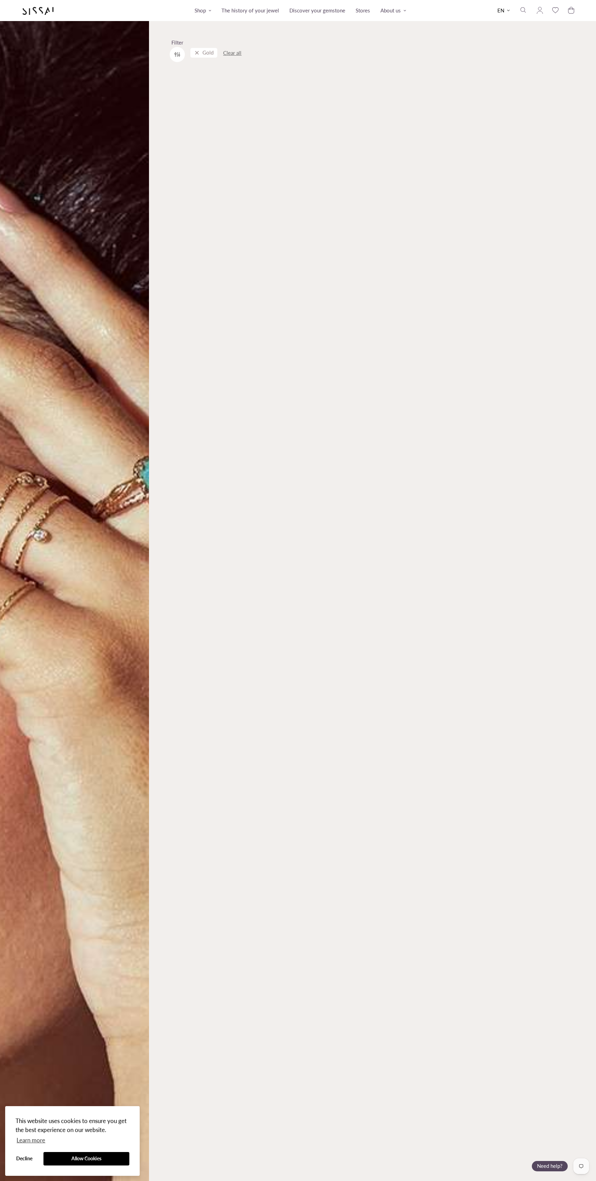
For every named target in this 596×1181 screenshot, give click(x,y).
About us (390, 10)
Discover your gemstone (317, 10)
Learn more (31, 1140)
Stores (363, 10)
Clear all (232, 53)
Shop (200, 10)
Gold (207, 52)
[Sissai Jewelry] (37, 10)
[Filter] (177, 54)
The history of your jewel (250, 10)
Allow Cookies (86, 1158)
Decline (24, 1158)
